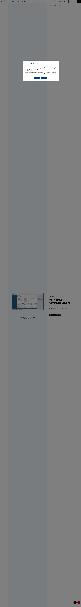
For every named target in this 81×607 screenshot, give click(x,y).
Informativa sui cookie (30, 70)
